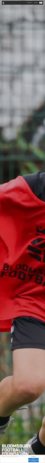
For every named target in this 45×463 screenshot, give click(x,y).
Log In (41, 2)
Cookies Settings (33, 456)
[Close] (44, 459)
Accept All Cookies (33, 461)
